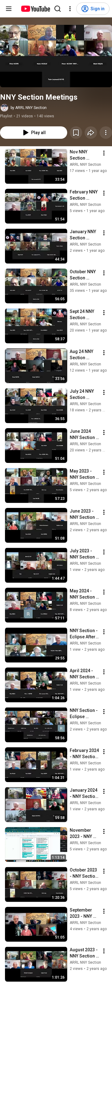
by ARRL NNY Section (29, 108)
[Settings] (70, 8)
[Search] (57, 8)
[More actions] (106, 132)
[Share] (91, 132)
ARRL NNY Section (85, 164)
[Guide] (8, 8)
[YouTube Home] (35, 8)
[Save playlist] (76, 132)
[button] (56, 56)
